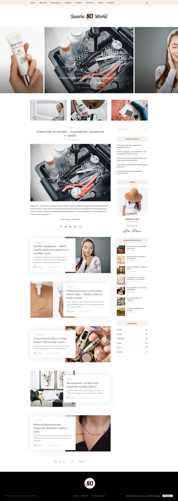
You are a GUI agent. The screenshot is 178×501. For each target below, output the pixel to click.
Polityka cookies (98, 496)
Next (81, 462)
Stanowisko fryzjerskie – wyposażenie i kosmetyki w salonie (70, 133)
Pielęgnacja (55, 3)
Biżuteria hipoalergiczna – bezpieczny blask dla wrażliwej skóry (50, 428)
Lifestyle (90, 3)
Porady (79, 3)
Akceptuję (168, 496)
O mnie (100, 3)
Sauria (39, 267)
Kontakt (110, 3)
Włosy (33, 3)
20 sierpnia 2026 (70, 140)
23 (72, 462)
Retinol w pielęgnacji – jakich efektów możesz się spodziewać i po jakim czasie (51, 250)
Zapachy (68, 3)
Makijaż (43, 3)
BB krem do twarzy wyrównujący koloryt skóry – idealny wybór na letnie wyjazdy (85, 294)
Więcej (158, 496)
